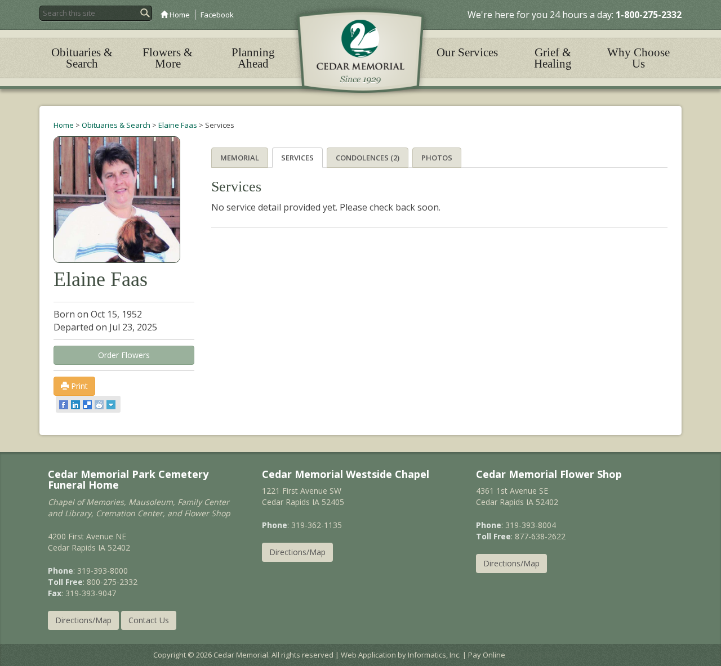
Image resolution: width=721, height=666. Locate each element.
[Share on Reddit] (100, 404)
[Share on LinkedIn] (76, 404)
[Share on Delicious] (88, 404)
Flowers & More (168, 58)
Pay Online (486, 655)
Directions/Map (83, 620)
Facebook (217, 15)
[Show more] (111, 404)
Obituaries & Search (82, 58)
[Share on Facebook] (64, 404)
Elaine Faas (177, 125)
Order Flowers (124, 355)
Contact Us (148, 620)
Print (78, 386)
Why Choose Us (638, 58)
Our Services (467, 52)
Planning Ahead (253, 58)
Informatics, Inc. (434, 655)
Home (179, 15)
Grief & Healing (553, 58)
